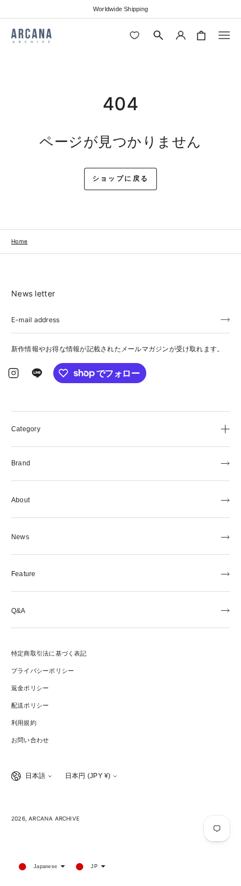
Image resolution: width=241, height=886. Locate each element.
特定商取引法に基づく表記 (49, 653)
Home (19, 241)
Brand (20, 463)
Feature (23, 574)
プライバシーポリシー (42, 670)
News (20, 537)
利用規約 (23, 722)
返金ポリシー (30, 688)
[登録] (225, 319)
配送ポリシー (30, 705)
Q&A (18, 611)
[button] (158, 35)
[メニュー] (224, 35)
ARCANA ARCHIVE (54, 818)
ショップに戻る (120, 178)
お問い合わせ (30, 740)
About (20, 500)
